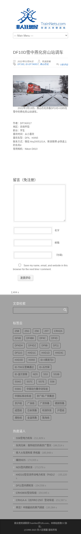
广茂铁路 (44, 403)
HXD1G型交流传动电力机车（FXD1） (36, 474)
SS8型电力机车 (24, 438)
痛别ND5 (21, 460)
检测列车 (47, 410)
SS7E (41, 381)
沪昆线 (60, 410)
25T (46, 331)
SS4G (18, 381)
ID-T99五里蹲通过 (24, 367)
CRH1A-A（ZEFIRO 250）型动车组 (35, 500)
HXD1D (45, 352)
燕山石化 (44, 64)
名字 (57, 230)
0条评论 (64, 64)
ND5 (35, 374)
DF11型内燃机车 (24, 485)
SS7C (30, 381)
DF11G (18, 352)
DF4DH (19, 345)
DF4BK (30, 338)
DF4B (18, 338)
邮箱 (57, 242)
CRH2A (58, 331)
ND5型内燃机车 (24, 467)
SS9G (18, 389)
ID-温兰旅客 (21, 374)
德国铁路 (59, 403)
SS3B (56, 374)
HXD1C (32, 352)
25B (17, 331)
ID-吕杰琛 (44, 367)
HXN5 (32, 360)
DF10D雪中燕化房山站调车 (38, 52)
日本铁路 (32, 410)
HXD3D (19, 360)
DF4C (43, 338)
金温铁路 (32, 417)
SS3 (45, 374)
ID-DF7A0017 (32, 64)
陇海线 (45, 417)
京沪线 (18, 403)
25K (37, 331)
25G (27, 331)
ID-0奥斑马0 (46, 360)
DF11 (56, 345)
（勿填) (59, 255)
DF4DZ (32, 345)
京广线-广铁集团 (45, 396)
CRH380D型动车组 (26, 493)
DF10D (20, 64)
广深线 (30, 403)
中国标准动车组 (23, 396)
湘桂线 (18, 417)
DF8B (44, 345)
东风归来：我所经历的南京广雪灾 (33, 445)
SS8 (52, 381)
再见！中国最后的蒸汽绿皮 (30, 507)
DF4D (54, 338)
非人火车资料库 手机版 (28, 452)
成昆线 (18, 410)
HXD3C (59, 352)
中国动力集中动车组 (37, 389)
